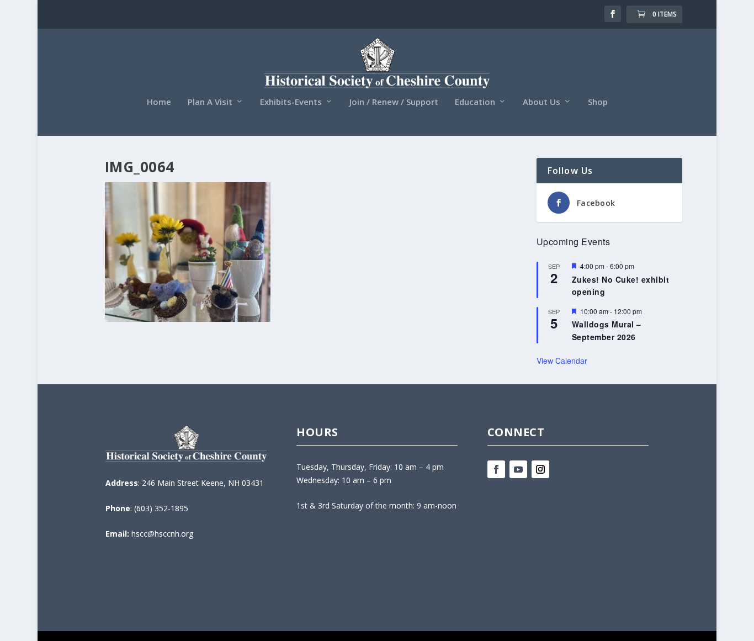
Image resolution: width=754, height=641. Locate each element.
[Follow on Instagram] (540, 469)
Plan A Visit (210, 102)
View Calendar (562, 360)
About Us (541, 102)
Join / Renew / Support (393, 102)
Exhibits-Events (291, 102)
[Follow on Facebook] (496, 469)
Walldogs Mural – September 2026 (606, 330)
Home (159, 102)
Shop (598, 102)
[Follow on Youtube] (518, 469)
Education (475, 102)
